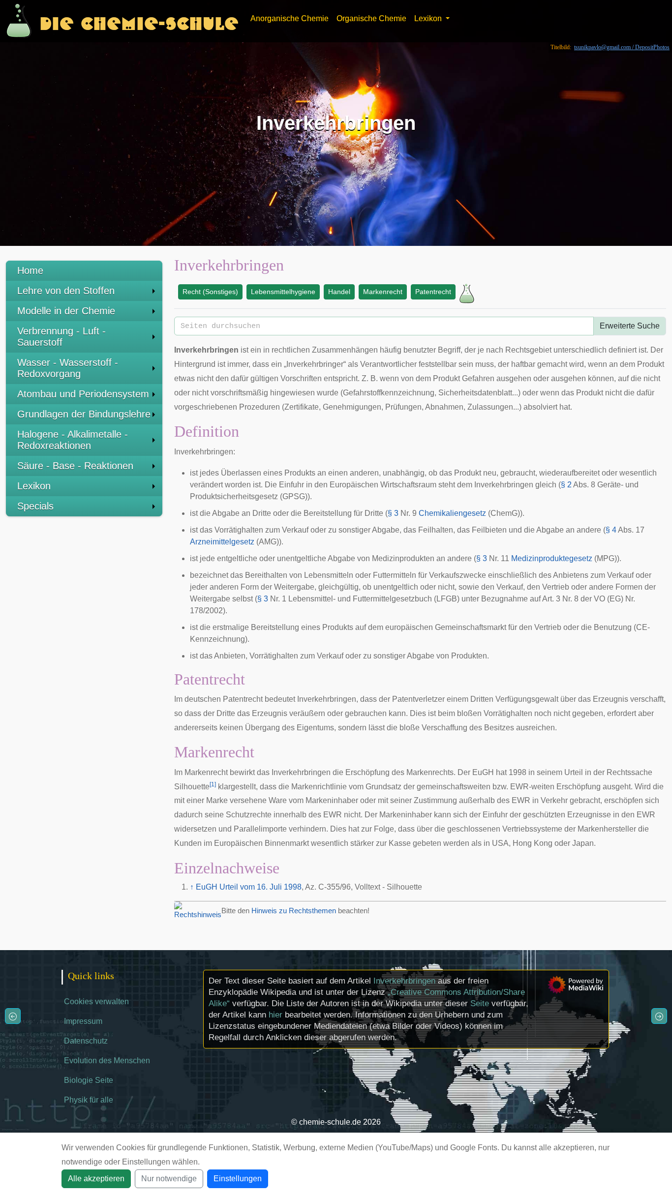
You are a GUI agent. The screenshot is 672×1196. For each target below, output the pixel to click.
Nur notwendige (169, 1178)
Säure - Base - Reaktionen (75, 465)
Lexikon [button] (429, 18)
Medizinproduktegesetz (551, 558)
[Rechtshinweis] (197, 910)
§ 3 (393, 513)
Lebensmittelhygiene (283, 292)
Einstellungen (238, 1178)
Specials (35, 506)
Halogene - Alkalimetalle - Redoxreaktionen (72, 440)
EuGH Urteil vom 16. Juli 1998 (249, 887)
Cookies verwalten (96, 1001)
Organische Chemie (371, 18)
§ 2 (566, 484)
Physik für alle (88, 1100)
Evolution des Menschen (107, 1060)
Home (30, 270)
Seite (479, 1003)
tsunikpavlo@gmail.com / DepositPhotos (622, 47)
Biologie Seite (88, 1080)
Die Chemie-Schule (139, 21)
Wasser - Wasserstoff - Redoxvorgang (67, 368)
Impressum (83, 1021)
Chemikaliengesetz (452, 513)
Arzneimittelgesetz (222, 542)
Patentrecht (433, 292)
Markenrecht (382, 292)
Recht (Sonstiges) (210, 292)
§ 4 (611, 530)
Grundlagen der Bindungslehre (84, 414)
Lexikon (34, 485)
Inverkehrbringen (404, 981)
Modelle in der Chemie (66, 310)
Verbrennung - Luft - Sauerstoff (61, 337)
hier (275, 1014)
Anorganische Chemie (289, 18)
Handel (339, 292)
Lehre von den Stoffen (66, 290)
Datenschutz (86, 1041)
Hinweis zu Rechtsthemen (293, 910)
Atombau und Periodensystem (83, 394)
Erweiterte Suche (630, 326)
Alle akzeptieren (96, 1178)
